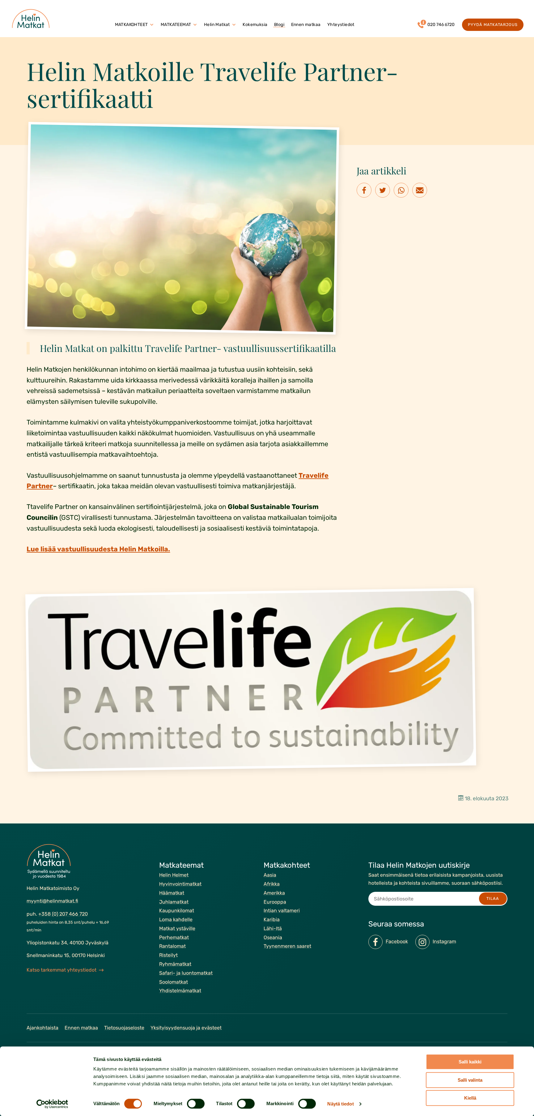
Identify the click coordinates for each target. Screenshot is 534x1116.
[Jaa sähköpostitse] (419, 190)
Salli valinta (470, 1080)
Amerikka (274, 893)
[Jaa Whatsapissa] (401, 190)
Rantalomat (172, 946)
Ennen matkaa (306, 24)
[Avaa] (152, 25)
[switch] (196, 1104)
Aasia (270, 875)
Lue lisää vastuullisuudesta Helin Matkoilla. (98, 549)
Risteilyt (168, 955)
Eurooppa (275, 901)
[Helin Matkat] (32, 18)
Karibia (272, 919)
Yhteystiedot (340, 24)
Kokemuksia (255, 24)
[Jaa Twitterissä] (382, 190)
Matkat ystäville (177, 928)
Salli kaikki (470, 1061)
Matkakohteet (131, 24)
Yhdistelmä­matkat (180, 991)
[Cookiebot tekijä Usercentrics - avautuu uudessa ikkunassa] (52, 1104)
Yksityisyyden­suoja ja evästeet (186, 1028)
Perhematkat (174, 937)
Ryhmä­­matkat (175, 964)
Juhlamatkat (174, 901)
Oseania (273, 937)
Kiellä (470, 1098)
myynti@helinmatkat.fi (52, 901)
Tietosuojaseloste (124, 1028)
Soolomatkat (173, 982)
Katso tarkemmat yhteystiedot (61, 970)
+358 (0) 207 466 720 (63, 914)
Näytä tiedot (340, 1103)
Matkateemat (176, 24)
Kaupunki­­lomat (176, 910)
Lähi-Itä (273, 928)
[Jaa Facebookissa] (364, 190)
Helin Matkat (217, 24)
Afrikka (272, 884)
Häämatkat (171, 893)
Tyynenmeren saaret (287, 946)
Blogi (279, 24)
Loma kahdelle (176, 919)
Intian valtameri (282, 910)
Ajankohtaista (42, 1028)
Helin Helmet (174, 875)
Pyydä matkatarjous (492, 24)
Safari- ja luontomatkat (186, 973)
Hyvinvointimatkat (180, 884)
